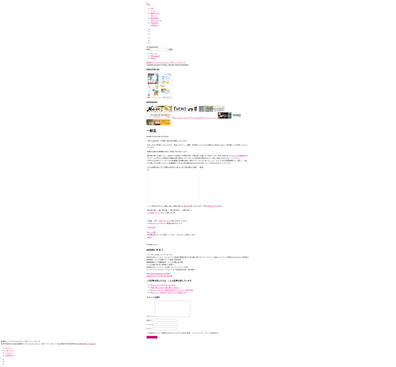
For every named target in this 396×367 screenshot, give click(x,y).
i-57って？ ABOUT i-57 (177, 292)
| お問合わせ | (10, 355)
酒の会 (185, 206)
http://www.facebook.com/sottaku (158, 273)
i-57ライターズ (156, 19)
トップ (153, 9)
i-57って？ (155, 14)
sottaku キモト (159, 276)
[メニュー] (147, 2)
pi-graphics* (91, 344)
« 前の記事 (151, 227)
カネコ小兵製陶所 (238, 155)
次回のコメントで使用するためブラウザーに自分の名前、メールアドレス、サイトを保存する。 (184, 333)
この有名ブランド (153, 212)
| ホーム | (8, 348)
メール (149, 324)
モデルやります (169, 285)
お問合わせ (155, 24)
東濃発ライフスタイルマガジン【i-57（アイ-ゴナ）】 (166, 62)
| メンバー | (9, 353)
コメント (150, 316)
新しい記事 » (152, 232)
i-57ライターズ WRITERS (183, 290)
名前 (148, 320)
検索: (148, 49)
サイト (148, 328)
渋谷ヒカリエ (164, 221)
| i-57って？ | (9, 350)
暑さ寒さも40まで (172, 287)
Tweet (149, 237)
